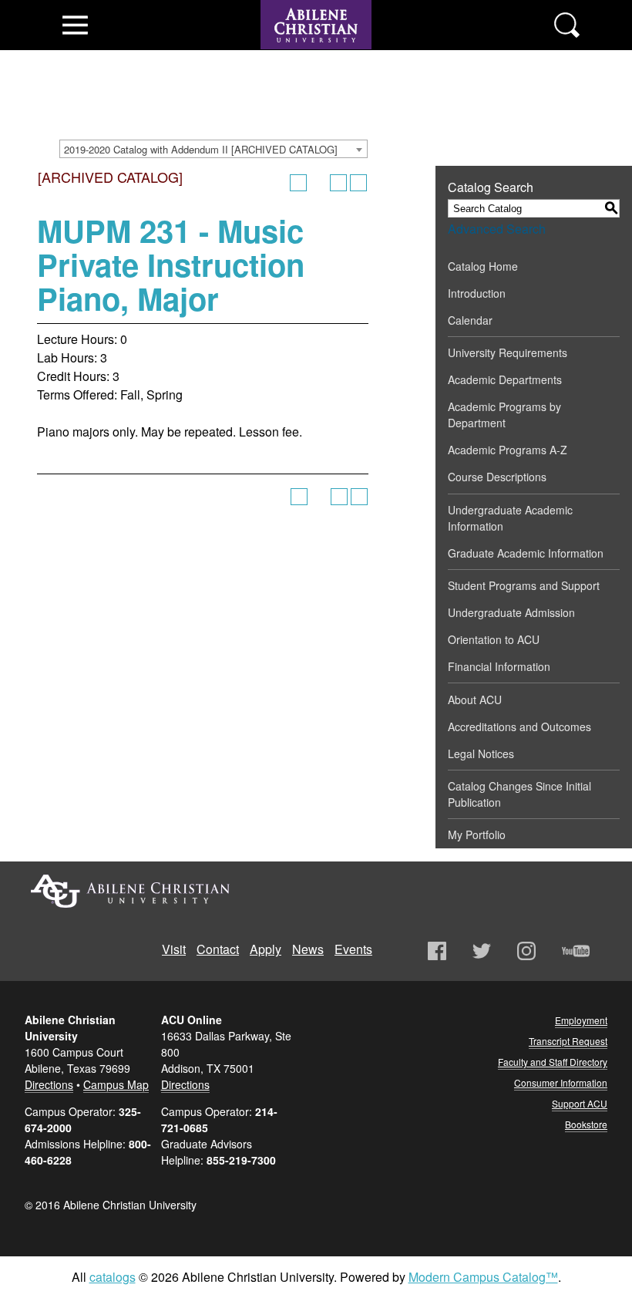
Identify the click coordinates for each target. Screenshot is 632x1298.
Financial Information (499, 666)
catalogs (112, 1277)
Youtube (576, 951)
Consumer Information (560, 1082)
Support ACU (579, 1103)
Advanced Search (497, 229)
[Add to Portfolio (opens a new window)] (298, 182)
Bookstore (586, 1124)
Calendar (470, 320)
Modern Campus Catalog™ (483, 1277)
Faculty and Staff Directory (552, 1061)
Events (353, 949)
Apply (265, 949)
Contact (218, 949)
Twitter (481, 951)
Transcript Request (568, 1040)
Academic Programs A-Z (507, 449)
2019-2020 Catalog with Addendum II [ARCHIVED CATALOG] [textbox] (201, 149)
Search (566, 25)
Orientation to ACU (494, 639)
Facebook (437, 951)
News (308, 949)
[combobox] (213, 149)
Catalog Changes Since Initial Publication (519, 794)
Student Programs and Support (524, 585)
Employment (581, 1020)
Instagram (526, 951)
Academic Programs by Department (504, 414)
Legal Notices (481, 753)
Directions (49, 1084)
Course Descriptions (497, 476)
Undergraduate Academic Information (510, 518)
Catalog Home (483, 266)
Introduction (477, 293)
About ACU (475, 699)
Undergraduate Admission (511, 612)
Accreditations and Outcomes (519, 726)
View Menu (75, 25)
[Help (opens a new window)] (358, 182)
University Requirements (507, 352)
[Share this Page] (318, 182)
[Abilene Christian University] (316, 55)
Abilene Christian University (130, 891)
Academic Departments (505, 379)
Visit (174, 949)
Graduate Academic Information (525, 553)
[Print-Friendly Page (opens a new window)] (338, 182)
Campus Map (116, 1084)
